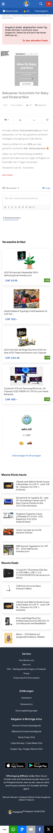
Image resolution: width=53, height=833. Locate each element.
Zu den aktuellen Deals (35, 40)
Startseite (6, 16)
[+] (33, 207)
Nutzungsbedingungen (27, 710)
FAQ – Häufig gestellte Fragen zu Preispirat (26, 669)
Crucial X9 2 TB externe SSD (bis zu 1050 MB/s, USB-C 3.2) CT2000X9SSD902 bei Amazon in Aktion (33, 574)
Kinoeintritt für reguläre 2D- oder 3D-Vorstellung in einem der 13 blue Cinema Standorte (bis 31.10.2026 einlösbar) (32, 502)
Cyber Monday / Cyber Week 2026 (26, 743)
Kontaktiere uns (26, 660)
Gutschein (16, 16)
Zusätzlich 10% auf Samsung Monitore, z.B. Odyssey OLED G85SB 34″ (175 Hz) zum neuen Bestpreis (26, 391)
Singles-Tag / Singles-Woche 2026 (26, 749)
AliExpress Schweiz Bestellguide (26, 731)
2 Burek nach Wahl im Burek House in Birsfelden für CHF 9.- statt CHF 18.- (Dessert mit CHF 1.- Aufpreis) (33, 485)
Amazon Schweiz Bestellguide (26, 725)
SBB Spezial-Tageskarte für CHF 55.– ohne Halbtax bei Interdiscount (32, 549)
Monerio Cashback (19, 797)
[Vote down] (34, 120)
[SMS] (22, 829)
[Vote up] (20, 120)
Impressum (26, 698)
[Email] (30, 829)
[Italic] (8, 207)
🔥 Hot (26, 11)
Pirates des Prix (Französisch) (26, 678)
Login (47, 188)
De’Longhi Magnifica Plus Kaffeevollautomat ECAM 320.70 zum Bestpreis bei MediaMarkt (32, 621)
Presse (26, 673)
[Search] (40, 4)
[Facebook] (39, 829)
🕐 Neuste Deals (10, 11)
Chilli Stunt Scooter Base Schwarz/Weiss (28, 587)
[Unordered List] (22, 207)
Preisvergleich (41, 11)
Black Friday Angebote (39, 797)
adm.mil (26, 429)
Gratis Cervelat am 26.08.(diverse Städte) (29, 531)
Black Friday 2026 (26, 737)
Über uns (26, 664)
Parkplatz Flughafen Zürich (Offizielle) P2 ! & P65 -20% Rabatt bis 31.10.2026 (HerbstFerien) (29, 518)
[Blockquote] (26, 207)
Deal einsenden (49, 4)
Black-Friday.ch (27, 800)
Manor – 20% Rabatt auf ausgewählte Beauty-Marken (30, 635)
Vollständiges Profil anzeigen (26, 455)
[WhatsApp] (13, 829)
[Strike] (15, 207)
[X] (48, 829)
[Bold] (5, 207)
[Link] (30, 207)
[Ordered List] (19, 207)
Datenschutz (26, 704)
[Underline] (12, 207)
